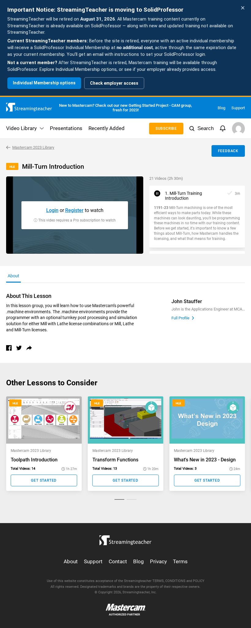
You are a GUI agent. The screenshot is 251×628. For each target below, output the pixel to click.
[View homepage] (125, 538)
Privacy (158, 561)
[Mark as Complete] (230, 193)
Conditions (175, 581)
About (71, 561)
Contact (118, 561)
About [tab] (13, 275)
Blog (221, 108)
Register (74, 210)
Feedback (228, 151)
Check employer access (114, 83)
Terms (180, 561)
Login (52, 210)
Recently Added (106, 128)
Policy (198, 581)
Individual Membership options (44, 82)
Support (238, 108)
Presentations (66, 128)
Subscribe (166, 128)
